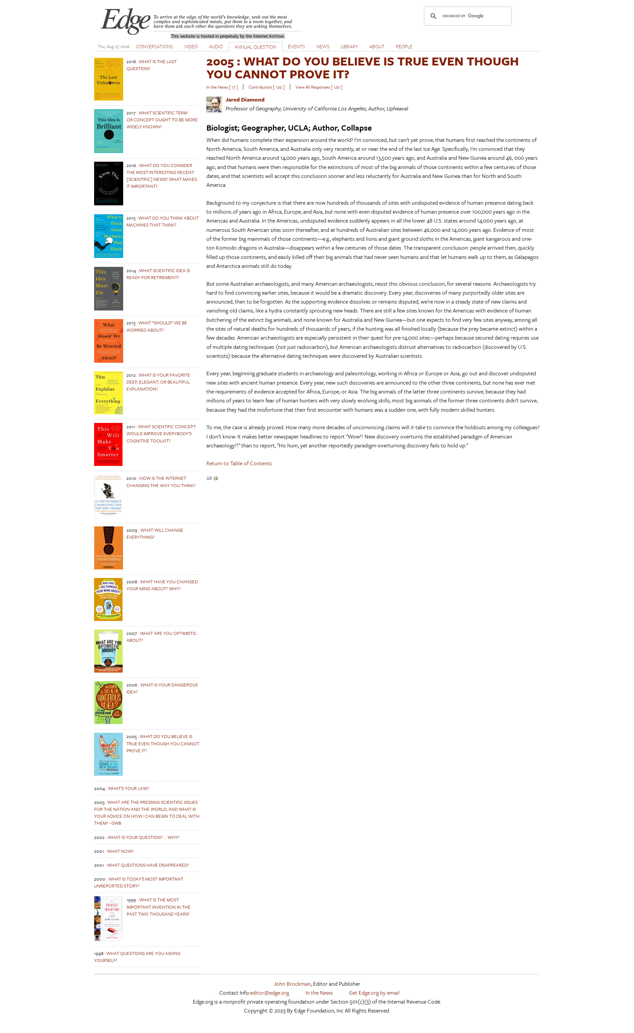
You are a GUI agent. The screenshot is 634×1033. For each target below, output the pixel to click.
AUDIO (216, 46)
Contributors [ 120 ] (267, 87)
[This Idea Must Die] (108, 308)
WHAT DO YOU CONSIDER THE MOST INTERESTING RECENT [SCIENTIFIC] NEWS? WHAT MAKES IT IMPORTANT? (161, 176)
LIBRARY (349, 46)
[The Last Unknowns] (108, 98)
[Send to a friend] (209, 479)
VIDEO (191, 46)
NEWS (323, 46)
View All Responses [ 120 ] (319, 87)
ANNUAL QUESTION (255, 46)
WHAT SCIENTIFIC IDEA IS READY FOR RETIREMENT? (158, 274)
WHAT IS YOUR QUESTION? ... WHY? (143, 837)
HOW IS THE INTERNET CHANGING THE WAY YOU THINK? (160, 481)
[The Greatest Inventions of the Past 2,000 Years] (108, 939)
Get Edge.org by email (374, 992)
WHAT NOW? (120, 850)
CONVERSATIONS (154, 46)
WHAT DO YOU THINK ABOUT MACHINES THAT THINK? (162, 221)
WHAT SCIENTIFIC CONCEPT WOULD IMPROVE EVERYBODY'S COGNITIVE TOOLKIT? (161, 433)
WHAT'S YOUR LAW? (128, 788)
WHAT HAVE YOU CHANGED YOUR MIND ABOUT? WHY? (162, 585)
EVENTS (296, 46)
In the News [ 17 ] (222, 87)
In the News (319, 992)
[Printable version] (215, 479)
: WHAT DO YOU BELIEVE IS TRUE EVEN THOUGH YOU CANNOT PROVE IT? (362, 67)
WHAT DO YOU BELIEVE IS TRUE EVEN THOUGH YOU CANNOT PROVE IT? (162, 743)
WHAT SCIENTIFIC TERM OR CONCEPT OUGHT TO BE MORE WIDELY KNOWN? (162, 119)
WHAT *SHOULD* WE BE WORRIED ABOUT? (156, 326)
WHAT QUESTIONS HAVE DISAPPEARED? (148, 864)
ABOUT (377, 46)
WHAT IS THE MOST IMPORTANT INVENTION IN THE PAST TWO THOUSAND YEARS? (158, 906)
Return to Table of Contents (239, 463)
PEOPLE (404, 46)
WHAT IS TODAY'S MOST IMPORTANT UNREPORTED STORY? (138, 882)
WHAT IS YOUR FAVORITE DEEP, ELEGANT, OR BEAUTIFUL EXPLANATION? (158, 381)
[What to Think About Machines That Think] (108, 256)
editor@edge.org (269, 992)
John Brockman (292, 983)
